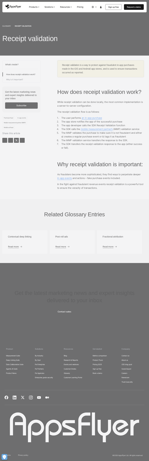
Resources (65, 7)
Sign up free (113, 7)
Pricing (80, 7)
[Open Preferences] (4, 457)
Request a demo (134, 7)
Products (33, 7)
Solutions (48, 7)
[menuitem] (34, 7)
